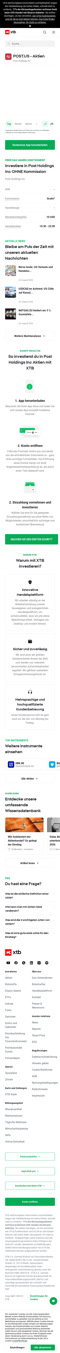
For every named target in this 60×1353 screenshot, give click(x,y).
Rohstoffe (10, 984)
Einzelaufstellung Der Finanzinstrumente (16, 1037)
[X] (23, 963)
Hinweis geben (40, 1063)
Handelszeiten (13, 226)
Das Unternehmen (42, 977)
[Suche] (44, 32)
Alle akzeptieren (42, 1347)
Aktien (8, 977)
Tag (9, 123)
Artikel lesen (28, 863)
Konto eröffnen (30, 1201)
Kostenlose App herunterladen (30, 145)
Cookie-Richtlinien (42, 1069)
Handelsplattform (42, 990)
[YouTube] (8, 963)
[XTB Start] (9, 32)
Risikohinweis (40, 1089)
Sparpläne (11, 1073)
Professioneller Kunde (13, 1049)
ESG (34, 1041)
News (35, 1022)
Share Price (38, 1035)
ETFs (8, 997)
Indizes (9, 1003)
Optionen (10, 1016)
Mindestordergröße (16, 217)
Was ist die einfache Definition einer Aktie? (26, 895)
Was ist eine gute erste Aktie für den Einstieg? (26, 935)
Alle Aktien (28, 778)
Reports (36, 1028)
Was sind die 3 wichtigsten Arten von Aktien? (27, 921)
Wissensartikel (13, 1109)
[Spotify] (47, 963)
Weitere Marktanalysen (28, 336)
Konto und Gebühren (11, 1025)
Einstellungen (17, 1347)
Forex (8, 1010)
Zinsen (9, 1079)
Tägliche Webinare (16, 1122)
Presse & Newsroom (38, 1005)
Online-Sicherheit (15, 1141)
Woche (18, 123)
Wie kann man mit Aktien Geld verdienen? (23, 908)
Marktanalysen (13, 1115)
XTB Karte (11, 1094)
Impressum (38, 1095)
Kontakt (36, 997)
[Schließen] (30, 26)
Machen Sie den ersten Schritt (31, 539)
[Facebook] (16, 963)
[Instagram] (39, 963)
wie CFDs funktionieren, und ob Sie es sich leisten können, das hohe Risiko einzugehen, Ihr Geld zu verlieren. (30, 19)
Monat (28, 123)
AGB (34, 1076)
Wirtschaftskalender (16, 1128)
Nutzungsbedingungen (45, 1082)
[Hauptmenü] (53, 32)
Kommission (12, 198)
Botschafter (38, 984)
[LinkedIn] (31, 963)
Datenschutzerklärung (44, 1056)
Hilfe (8, 1135)
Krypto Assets (13, 990)
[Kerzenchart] (51, 124)
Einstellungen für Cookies (39, 1297)
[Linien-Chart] (45, 124)
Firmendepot (12, 1058)
